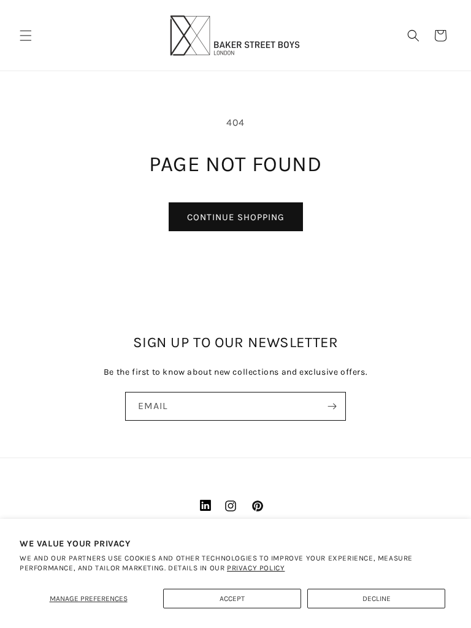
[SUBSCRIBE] (331, 406)
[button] (25, 35)
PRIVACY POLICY (256, 568)
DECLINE (376, 598)
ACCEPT (232, 598)
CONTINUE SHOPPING (236, 217)
